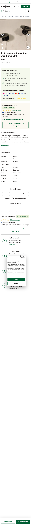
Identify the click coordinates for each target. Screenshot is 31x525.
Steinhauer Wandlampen (21, 194)
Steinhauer (6, 194)
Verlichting (10, 16)
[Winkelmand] (14, 6)
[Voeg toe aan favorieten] (28, 47)
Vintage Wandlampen (20, 198)
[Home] (6, 6)
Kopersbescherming (11, 75)
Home (2, 16)
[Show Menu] (29, 11)
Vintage (7, 198)
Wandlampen (18, 16)
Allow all (16, 279)
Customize (16, 283)
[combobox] (15, 11)
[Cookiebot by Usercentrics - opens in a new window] (20, 257)
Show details (20, 275)
